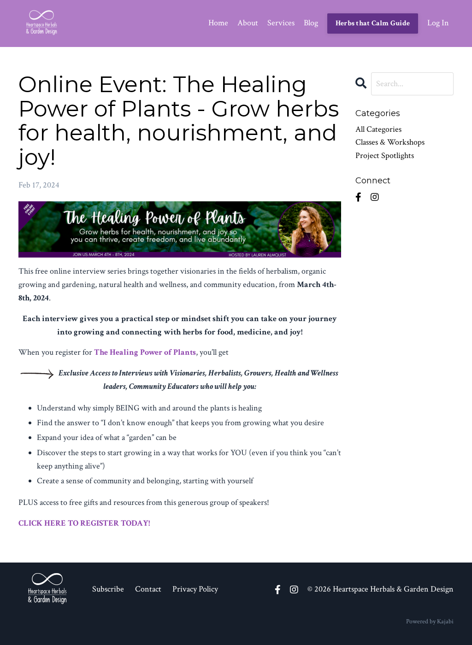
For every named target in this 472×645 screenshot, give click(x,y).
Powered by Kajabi (430, 621)
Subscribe (108, 589)
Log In (438, 23)
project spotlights (384, 155)
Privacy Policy (195, 589)
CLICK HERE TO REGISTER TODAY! (84, 523)
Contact (148, 589)
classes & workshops (390, 142)
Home (218, 23)
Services (281, 23)
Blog (311, 23)
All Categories (378, 129)
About (247, 23)
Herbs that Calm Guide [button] (373, 23)
